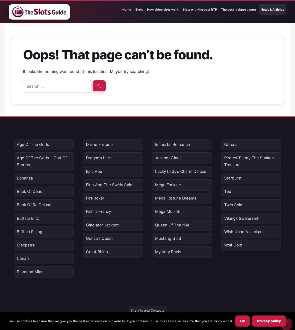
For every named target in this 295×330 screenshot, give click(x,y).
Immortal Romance (172, 144)
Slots (139, 9)
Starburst (233, 178)
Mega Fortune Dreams (175, 198)
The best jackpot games (239, 9)
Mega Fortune (168, 184)
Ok (242, 321)
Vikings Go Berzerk (241, 218)
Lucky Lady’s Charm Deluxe (180, 171)
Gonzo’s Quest (99, 238)
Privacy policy (269, 321)
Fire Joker (95, 198)
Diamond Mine (30, 271)
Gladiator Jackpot (102, 225)
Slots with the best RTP (200, 9)
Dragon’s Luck (99, 158)
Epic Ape (94, 171)
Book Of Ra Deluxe (34, 205)
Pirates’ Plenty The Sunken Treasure (249, 161)
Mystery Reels (168, 251)
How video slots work (163, 9)
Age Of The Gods (33, 144)
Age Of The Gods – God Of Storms (42, 161)
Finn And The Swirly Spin (109, 184)
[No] (287, 324)
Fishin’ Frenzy (98, 211)
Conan (23, 258)
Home (126, 9)
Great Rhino (97, 251)
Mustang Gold (168, 238)
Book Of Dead (30, 191)
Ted (227, 191)
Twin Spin (233, 205)
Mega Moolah (167, 211)
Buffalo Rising (29, 231)
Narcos (230, 144)
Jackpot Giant (168, 158)
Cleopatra (26, 245)
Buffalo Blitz (28, 218)
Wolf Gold (233, 245)
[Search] (99, 85)
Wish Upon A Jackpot (244, 231)
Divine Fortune (99, 144)
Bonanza (25, 178)
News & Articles (272, 9)
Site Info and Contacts (147, 310)
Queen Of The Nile (172, 225)
